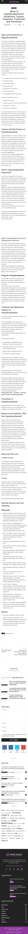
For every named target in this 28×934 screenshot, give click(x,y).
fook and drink (21, 818)
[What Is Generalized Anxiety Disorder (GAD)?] (5, 895)
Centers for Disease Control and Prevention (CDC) (15, 810)
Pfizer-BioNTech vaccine (20, 831)
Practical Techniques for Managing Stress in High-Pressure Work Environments (17, 696)
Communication (8, 813)
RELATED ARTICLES (6, 677)
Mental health (14, 826)
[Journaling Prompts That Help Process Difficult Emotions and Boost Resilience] (5, 689)
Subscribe (23, 745)
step (22, 835)
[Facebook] (7, 28)
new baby (13, 828)
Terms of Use (11, 929)
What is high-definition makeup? (6, 651)
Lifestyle (11, 882)
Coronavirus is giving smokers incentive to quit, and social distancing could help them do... (12, 768)
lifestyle (4, 826)
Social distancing (16, 835)
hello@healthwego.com (16, 866)
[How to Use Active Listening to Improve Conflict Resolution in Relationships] (5, 683)
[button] (2, 2)
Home (2, 5)
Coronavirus (16, 812)
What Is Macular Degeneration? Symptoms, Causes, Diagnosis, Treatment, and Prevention (20, 652)
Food (16, 818)
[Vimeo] (17, 870)
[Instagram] (10, 869)
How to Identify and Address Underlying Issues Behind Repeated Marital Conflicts (18, 887)
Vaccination (11, 838)
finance (8, 818)
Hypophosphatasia (9, 633)
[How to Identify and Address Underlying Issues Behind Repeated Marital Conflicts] (5, 887)
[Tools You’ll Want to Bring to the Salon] (5, 880)
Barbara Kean (8, 24)
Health (13, 820)
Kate (6, 786)
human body (20, 823)
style (2, 838)
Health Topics (8, 5)
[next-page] (5, 702)
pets (14, 831)
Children (2, 813)
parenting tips (9, 831)
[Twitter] (10, 28)
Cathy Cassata (11, 778)
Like (4, 745)
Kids (24, 823)
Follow (11, 745)
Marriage (11, 890)
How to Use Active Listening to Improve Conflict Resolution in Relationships (17, 683)
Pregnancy (3, 833)
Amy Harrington (11, 772)
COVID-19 (5, 815)
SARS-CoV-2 (4, 835)
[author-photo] (14, 667)
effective (20, 815)
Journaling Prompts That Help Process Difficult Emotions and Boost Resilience (17, 690)
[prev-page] (2, 702)
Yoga (3, 794)
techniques (6, 838)
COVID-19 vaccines (14, 815)
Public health (10, 833)
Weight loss (4, 840)
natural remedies (5, 828)
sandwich (20, 833)
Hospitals (15, 823)
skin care (10, 835)
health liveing (6, 823)
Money (19, 826)
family (3, 818)
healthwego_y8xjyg (9, 794)
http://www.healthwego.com (14, 670)
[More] (20, 28)
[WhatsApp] (17, 28)
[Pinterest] (13, 28)
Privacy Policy (19, 928)
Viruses (22, 838)
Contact (10, 928)
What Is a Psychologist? (7, 776)
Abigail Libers (11, 802)
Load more (13, 806)
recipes (16, 833)
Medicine (9, 826)
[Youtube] (21, 870)
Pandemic (19, 828)
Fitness (3, 786)
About (6, 928)
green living (4, 821)
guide (9, 820)
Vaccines (17, 838)
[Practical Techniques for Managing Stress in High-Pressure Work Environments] (5, 696)
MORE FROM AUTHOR (17, 677)
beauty (3, 810)
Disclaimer (17, 929)
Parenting (3, 831)
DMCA (14, 928)
